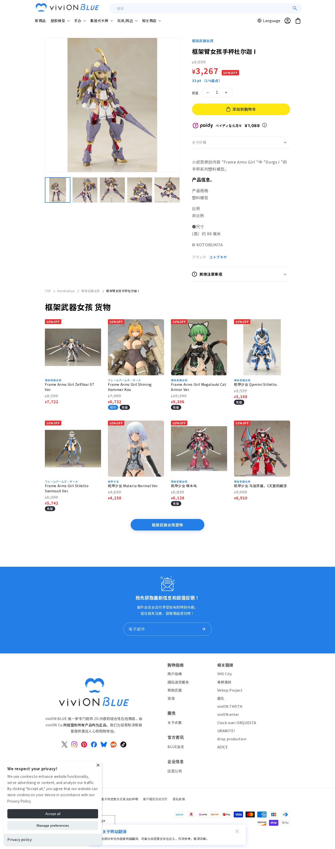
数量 (195, 93)
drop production (231, 738)
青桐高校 (224, 682)
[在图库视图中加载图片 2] (85, 190)
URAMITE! (226, 730)
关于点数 (175, 722)
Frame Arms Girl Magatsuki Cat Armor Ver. (198, 387)
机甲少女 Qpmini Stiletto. (256, 384)
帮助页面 (175, 690)
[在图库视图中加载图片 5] (167, 190)
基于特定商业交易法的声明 (119, 799)
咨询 (171, 698)
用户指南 (175, 674)
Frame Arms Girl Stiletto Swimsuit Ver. (67, 488)
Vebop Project (230, 690)
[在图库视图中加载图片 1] (57, 190)
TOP (48, 291)
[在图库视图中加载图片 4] (140, 190)
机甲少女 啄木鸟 (184, 485)
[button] (60, 20)
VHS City (224, 674)
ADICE (222, 746)
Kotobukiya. (66, 291)
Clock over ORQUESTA (236, 722)
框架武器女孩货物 (167, 524)
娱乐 (220, 698)
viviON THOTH (229, 706)
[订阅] (203, 629)
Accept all (52, 814)
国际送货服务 (178, 682)
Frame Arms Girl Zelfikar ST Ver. (69, 387)
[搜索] (295, 8)
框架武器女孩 (203, 40)
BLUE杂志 (176, 746)
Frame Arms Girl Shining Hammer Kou (130, 387)
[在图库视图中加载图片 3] (112, 190)
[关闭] (237, 831)
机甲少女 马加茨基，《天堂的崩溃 (260, 485)
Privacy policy (19, 839)
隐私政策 (179, 799)
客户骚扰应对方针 (155, 799)
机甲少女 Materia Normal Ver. (133, 485)
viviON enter (228, 714)
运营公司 (175, 770)
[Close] (98, 765)
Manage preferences (53, 825)
